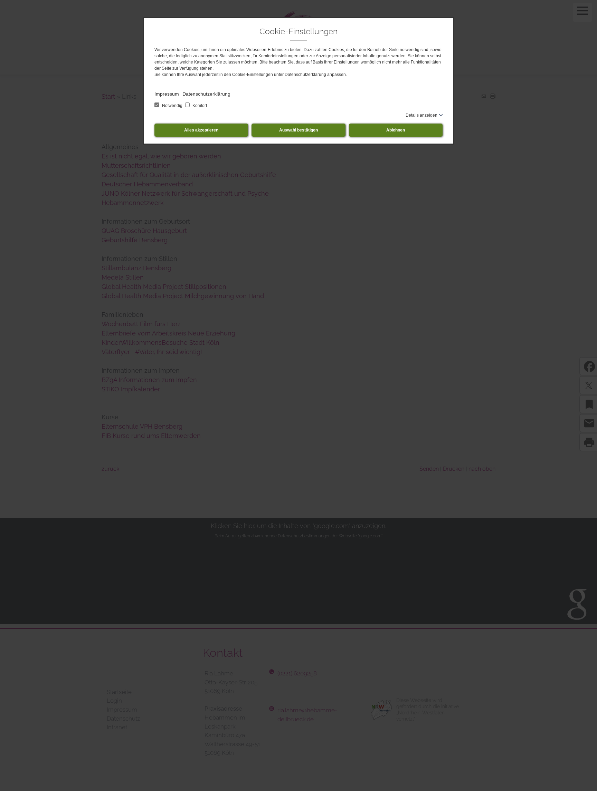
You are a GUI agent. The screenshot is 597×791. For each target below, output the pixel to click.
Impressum (166, 94)
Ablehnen (395, 130)
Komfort (199, 105)
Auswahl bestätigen (298, 130)
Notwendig (172, 105)
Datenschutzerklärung (206, 94)
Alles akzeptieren (201, 130)
